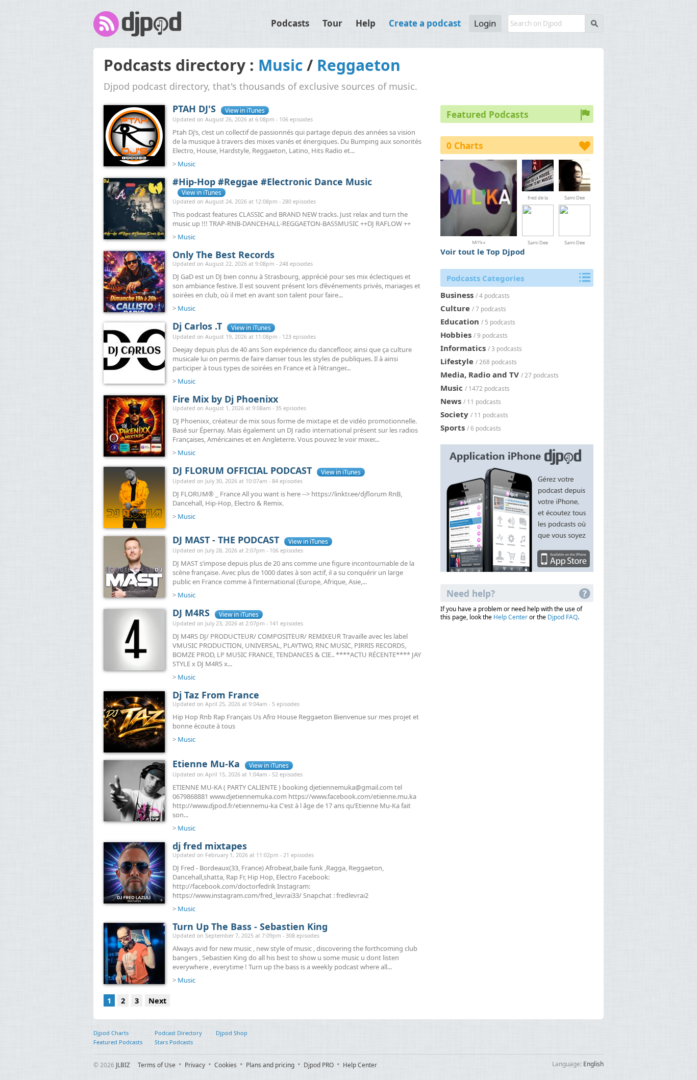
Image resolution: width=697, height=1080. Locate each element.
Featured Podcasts (117, 1042)
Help (366, 23)
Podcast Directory (178, 1033)
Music (280, 65)
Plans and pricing (270, 1065)
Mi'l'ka (478, 241)
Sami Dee (574, 197)
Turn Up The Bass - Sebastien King (250, 926)
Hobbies (455, 335)
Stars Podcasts (174, 1042)
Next (157, 1000)
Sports (452, 427)
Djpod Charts (111, 1033)
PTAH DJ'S (194, 108)
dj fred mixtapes (209, 845)
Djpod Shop (231, 1033)
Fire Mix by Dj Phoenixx (225, 399)
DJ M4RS (191, 612)
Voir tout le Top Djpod (482, 251)
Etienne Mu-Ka (206, 763)
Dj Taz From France (215, 694)
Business (457, 295)
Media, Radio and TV (479, 374)
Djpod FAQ (562, 617)
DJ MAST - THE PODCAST (225, 539)
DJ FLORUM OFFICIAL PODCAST (242, 470)
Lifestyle (457, 361)
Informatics (463, 348)
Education (459, 321)
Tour (332, 23)
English (593, 1064)
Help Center (510, 617)
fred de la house (538, 197)
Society (454, 414)
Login (485, 23)
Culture (455, 308)
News (450, 401)
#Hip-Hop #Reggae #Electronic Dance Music (272, 181)
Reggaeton (359, 65)
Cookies (225, 1065)
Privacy (195, 1065)
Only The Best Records (223, 254)
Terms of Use (157, 1065)
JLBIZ (123, 1065)
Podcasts (290, 23)
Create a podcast (425, 23)
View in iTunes (245, 110)
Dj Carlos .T (197, 326)
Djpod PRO (319, 1065)
